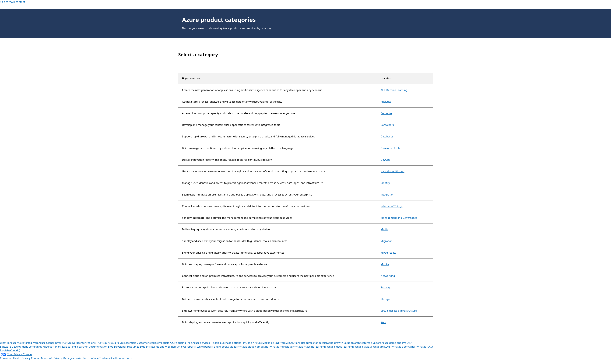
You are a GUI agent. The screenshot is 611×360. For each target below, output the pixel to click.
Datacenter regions (84, 343)
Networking (388, 276)
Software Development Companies (21, 346)
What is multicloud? (282, 346)
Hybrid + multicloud (392, 171)
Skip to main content (12, 2)
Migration (387, 241)
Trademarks (106, 358)
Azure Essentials (126, 343)
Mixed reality (388, 252)
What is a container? (404, 346)
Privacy (57, 358)
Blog (110, 346)
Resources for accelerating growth (322, 343)
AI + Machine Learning (394, 90)
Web (383, 322)
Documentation (97, 346)
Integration (387, 194)
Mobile (385, 264)
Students (145, 346)
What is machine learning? (310, 346)
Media (384, 229)
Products (163, 343)
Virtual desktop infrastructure (399, 310)
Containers (387, 125)
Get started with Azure (32, 343)
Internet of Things (391, 206)
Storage (385, 299)
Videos (234, 346)
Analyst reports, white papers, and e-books (203, 346)
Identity (385, 183)
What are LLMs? (382, 346)
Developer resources (126, 346)
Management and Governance (399, 218)
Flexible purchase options (226, 343)
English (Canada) (10, 350)
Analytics (386, 101)
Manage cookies (72, 358)
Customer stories (147, 343)
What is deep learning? (340, 346)
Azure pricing (178, 343)
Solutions (295, 343)
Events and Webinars (164, 346)
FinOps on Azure (252, 343)
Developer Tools (390, 148)
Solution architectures (357, 343)
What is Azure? (9, 343)
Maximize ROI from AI (275, 343)
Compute (386, 113)
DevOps (385, 159)
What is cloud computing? (254, 346)
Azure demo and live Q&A (397, 343)
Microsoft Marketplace (56, 346)
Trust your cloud (106, 343)
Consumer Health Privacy (15, 358)
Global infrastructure (59, 343)
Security (385, 287)
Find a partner (79, 346)
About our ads (123, 358)
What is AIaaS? (363, 346)
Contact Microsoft (42, 358)
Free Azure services (198, 343)
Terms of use (91, 358)
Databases (387, 136)
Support (376, 343)
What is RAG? (425, 346)
